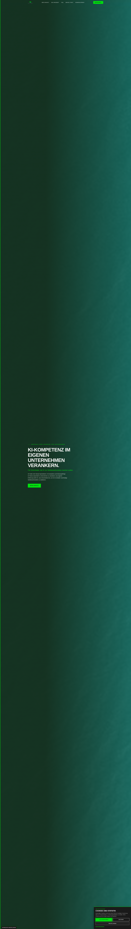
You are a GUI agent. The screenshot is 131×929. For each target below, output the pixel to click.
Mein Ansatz (45, 2)
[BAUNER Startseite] (30, 2)
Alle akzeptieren (103, 919)
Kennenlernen (79, 2)
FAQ (62, 2)
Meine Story (69, 2)
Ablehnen (121, 919)
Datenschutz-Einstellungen (9, 927)
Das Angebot (55, 2)
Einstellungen (112, 923)
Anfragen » (98, 2)
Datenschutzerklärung (100, 926)
